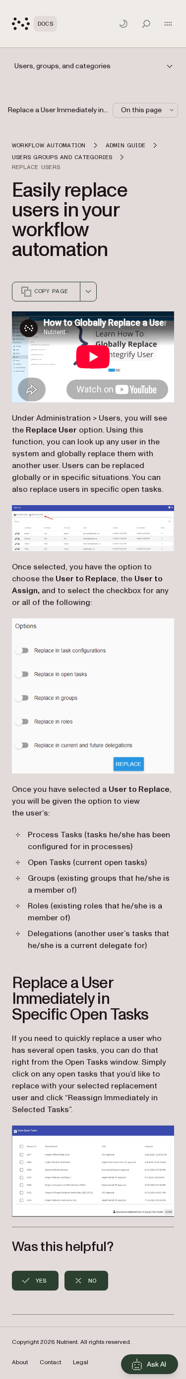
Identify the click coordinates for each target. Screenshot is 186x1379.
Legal (80, 1362)
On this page (141, 110)
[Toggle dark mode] (123, 24)
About (20, 1362)
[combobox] (88, 292)
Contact (50, 1362)
